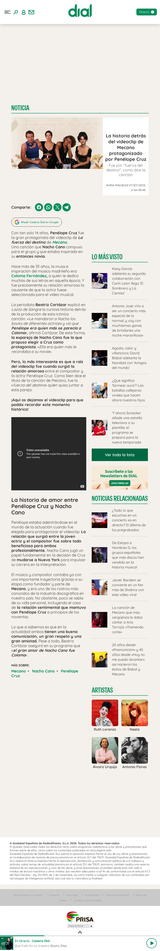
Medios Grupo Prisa (80, 926)
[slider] (80, 935)
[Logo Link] (80, 10)
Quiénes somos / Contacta (27, 895)
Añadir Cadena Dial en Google (40, 222)
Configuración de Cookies (88, 900)
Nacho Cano (43, 671)
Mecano (59, 242)
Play (151, 943)
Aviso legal (72, 895)
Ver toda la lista (119, 454)
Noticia (20, 107)
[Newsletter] (31, 12)
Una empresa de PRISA (80, 916)
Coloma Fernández (28, 275)
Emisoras (54, 895)
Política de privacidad (117, 895)
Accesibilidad (92, 895)
